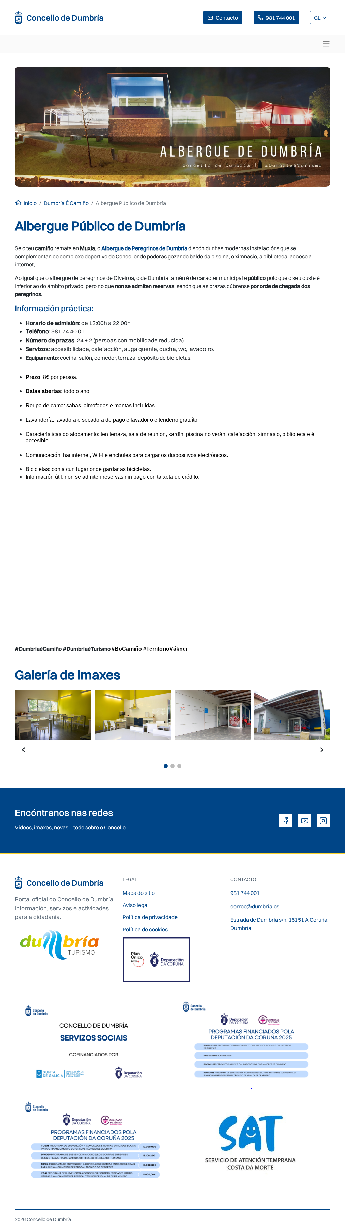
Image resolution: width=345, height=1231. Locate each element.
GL (318, 17)
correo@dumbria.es (254, 906)
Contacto (227, 17)
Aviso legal (136, 905)
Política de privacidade (150, 917)
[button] (166, 766)
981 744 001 (280, 17)
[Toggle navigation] (326, 44)
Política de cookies (145, 929)
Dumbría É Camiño (66, 203)
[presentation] (23, 748)
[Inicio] (59, 17)
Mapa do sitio (139, 892)
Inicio (30, 203)
